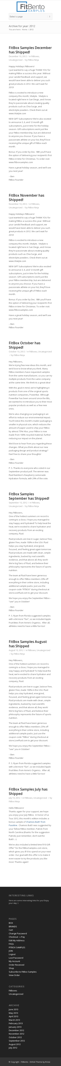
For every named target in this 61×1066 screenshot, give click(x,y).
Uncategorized (15, 60)
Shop (11, 968)
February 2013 (16, 1023)
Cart (11, 929)
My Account (14, 961)
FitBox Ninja (33, 60)
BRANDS (13, 926)
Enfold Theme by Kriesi (40, 1062)
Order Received (16, 964)
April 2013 (13, 1016)
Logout (12, 954)
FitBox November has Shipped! (26, 197)
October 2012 (15, 1037)
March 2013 (14, 1019)
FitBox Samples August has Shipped (28, 643)
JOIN (11, 950)
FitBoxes (35, 56)
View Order (14, 975)
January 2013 (15, 1026)
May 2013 (13, 1012)
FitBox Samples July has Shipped (28, 791)
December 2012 (16, 1030)
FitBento (24, 1062)
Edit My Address (17, 940)
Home (24, 29)
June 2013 (13, 1009)
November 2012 (16, 1033)
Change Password (18, 933)
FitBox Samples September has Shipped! (29, 496)
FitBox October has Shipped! (24, 345)
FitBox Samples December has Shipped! (30, 49)
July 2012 (13, 1047)
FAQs (11, 943)
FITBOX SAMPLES (17, 947)
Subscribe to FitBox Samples (23, 971)
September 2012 (17, 1040)
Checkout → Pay (17, 936)
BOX (11, 922)
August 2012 (15, 1044)
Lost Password (16, 957)
